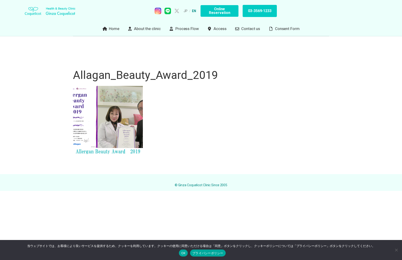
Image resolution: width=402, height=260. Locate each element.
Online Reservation (219, 11)
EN (194, 11)
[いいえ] (396, 250)
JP (186, 11)
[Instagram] (158, 11)
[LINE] (167, 11)
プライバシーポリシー (207, 253)
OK (183, 253)
